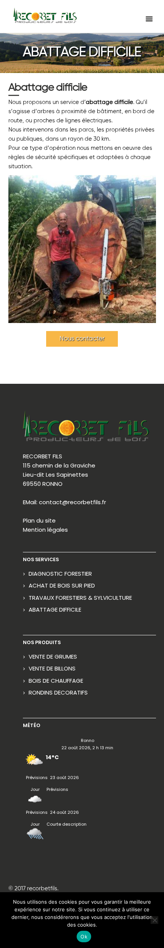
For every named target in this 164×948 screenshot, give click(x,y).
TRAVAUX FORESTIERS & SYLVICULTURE (80, 598)
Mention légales (45, 530)
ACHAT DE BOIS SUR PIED (62, 585)
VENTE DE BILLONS (52, 668)
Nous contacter (82, 339)
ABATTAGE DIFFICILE (55, 609)
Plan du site (39, 520)
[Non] (154, 920)
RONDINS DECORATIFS (58, 692)
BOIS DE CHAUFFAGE (56, 681)
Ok (83, 936)
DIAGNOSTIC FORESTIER (60, 574)
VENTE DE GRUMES (53, 657)
